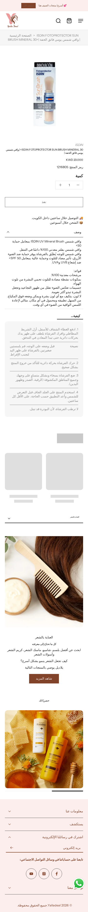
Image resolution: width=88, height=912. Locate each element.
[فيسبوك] (56, 873)
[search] (58, 20)
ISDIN (79, 145)
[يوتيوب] (31, 873)
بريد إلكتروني (72, 848)
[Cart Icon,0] (69, 20)
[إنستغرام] (44, 873)
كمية (79, 175)
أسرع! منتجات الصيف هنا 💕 (53, 5)
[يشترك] (12, 847)
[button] (44, 202)
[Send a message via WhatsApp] (79, 883)
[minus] (78, 185)
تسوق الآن (28, 5)
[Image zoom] (44, 94)
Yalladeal (54, 905)
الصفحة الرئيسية (21, 35)
